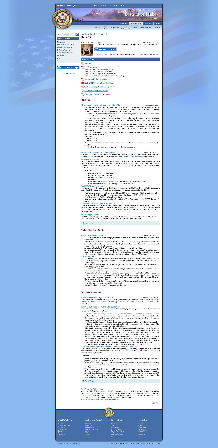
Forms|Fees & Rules (91, 429)
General (157, 27)
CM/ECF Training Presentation (95, 87)
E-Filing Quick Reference (93, 94)
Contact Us (61, 61)
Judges (134, 27)
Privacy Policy (76, 443)
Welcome (97, 27)
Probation (158, 23)
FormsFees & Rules (125, 27)
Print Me (157, 403)
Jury (112, 425)
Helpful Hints (61, 55)
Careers (60, 431)
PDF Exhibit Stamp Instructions (96, 91)
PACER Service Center (65, 47)
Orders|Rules (62, 429)
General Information (64, 425)
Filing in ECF (61, 42)
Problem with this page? (68, 73)
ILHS (59, 433)
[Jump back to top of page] (83, 223)
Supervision (142, 429)
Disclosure (141, 433)
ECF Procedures (90, 67)
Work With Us (142, 431)
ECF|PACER (62, 427)
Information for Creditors (65, 53)
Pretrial (140, 425)
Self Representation (146, 27)
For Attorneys (115, 27)
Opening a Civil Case (91, 79)
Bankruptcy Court (135, 23)
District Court (148, 23)
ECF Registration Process (65, 44)
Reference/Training (63, 50)
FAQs (59, 58)
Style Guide (88, 63)
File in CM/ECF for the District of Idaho (99, 83)
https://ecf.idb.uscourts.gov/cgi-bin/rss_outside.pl (101, 399)
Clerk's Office (123, 23)
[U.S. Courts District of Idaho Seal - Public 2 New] (62, 19)
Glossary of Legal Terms (64, 443)
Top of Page (89, 223)
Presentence (142, 427)
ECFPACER (105, 27)
